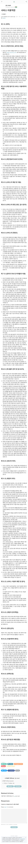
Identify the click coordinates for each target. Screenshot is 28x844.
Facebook (11, 770)
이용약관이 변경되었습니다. (7, 796)
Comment (14, 827)
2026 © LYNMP (14, 836)
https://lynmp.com (11, 52)
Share (2, 768)
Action (2, 762)
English (4, 18)
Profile (18, 786)
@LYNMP (8, 5)
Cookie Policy (22, 838)
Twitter (4, 770)
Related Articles (7, 793)
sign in (5, 807)
